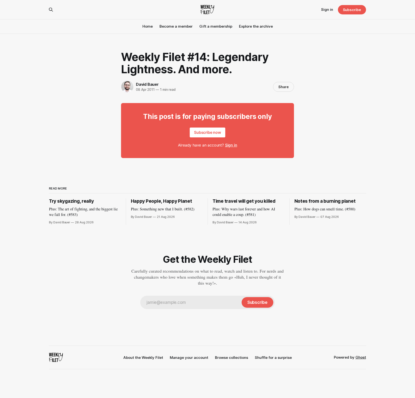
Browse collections (231, 357)
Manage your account (189, 357)
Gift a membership (215, 26)
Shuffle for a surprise (273, 357)
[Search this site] (51, 9)
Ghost (360, 357)
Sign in (327, 9)
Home (147, 26)
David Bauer (147, 84)
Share (283, 87)
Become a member (176, 26)
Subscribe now (207, 132)
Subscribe (352, 9)
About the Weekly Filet (143, 357)
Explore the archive (256, 26)
